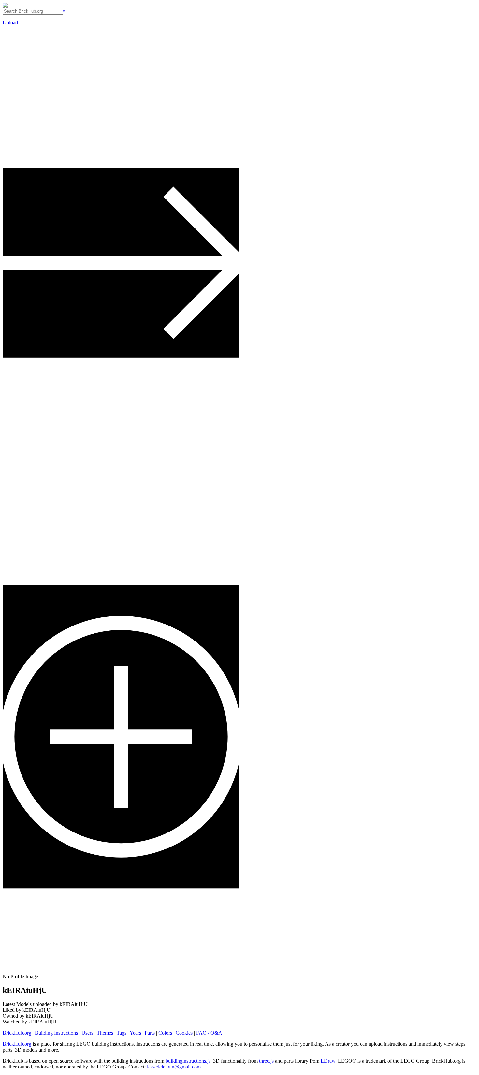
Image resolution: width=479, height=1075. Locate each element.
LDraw (328, 1061)
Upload (10, 22)
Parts (150, 1033)
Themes (105, 1033)
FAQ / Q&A (209, 1033)
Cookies (184, 1033)
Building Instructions (56, 1033)
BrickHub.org (17, 1033)
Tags (121, 1033)
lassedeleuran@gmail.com (174, 1066)
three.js (266, 1061)
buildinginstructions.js (188, 1061)
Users (87, 1033)
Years (135, 1033)
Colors (165, 1033)
